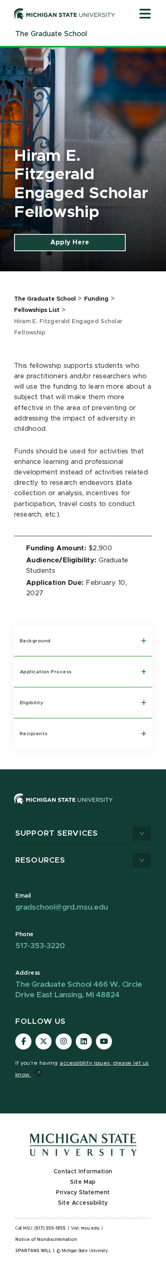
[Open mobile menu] (145, 14)
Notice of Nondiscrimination (46, 1240)
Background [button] (35, 640)
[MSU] (63, 806)
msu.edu (90, 1228)
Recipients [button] (34, 733)
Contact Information (83, 1172)
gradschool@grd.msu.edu (61, 907)
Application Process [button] (46, 671)
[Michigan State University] (64, 13)
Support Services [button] (56, 833)
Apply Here (69, 242)
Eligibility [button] (32, 702)
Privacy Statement (83, 1192)
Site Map (82, 1182)
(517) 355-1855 (50, 1228)
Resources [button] (40, 860)
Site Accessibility (83, 1203)
